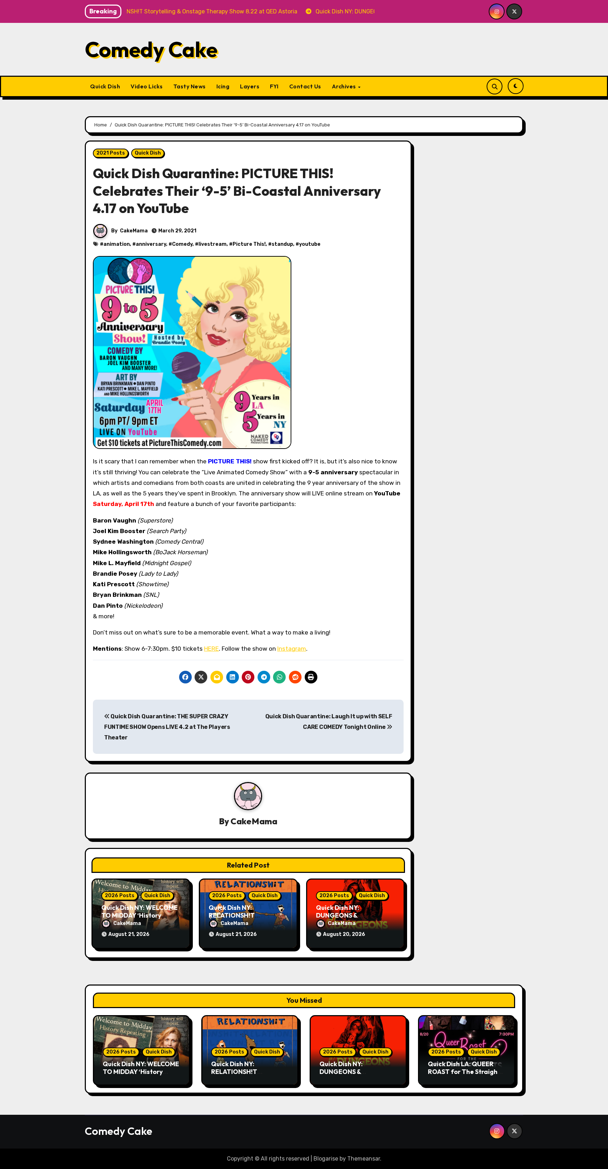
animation (116, 244)
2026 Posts (119, 896)
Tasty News (189, 86)
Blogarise (326, 1158)
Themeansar (363, 1158)
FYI (274, 86)
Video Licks (147, 86)
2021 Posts (110, 153)
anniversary (151, 244)
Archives (344, 86)
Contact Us (305, 86)
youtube (310, 244)
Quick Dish (105, 86)
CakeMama (134, 231)
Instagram (291, 648)
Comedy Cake (151, 49)
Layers (249, 86)
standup (282, 244)
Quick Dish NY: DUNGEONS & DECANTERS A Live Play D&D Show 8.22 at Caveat (358, 1075)
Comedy (182, 244)
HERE (211, 648)
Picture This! (249, 244)
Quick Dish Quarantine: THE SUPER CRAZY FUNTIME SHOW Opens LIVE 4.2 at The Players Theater (167, 727)
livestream (212, 244)
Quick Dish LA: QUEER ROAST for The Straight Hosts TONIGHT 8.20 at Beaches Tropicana (464, 1075)
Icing (223, 86)
